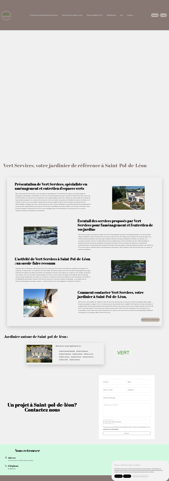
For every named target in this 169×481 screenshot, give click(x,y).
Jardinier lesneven (76, 356)
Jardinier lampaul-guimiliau (67, 351)
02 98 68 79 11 (12, 468)
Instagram (155, 15)
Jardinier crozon (88, 354)
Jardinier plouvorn (88, 356)
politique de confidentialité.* (111, 429)
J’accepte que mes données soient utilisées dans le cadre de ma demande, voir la (126, 428)
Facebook (163, 15)
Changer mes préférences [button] (140, 476)
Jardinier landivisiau (82, 351)
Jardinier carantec (64, 356)
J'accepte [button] (118, 476)
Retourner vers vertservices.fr (150, 320)
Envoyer (126, 433)
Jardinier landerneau (65, 354)
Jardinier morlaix (77, 354)
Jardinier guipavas (74, 359)
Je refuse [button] (127, 476)
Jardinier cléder (63, 359)
